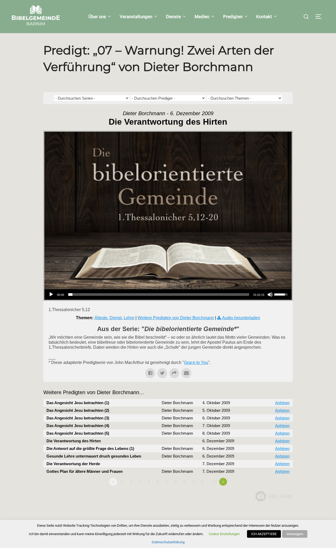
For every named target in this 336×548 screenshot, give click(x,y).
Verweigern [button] (294, 534)
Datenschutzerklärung (168, 542)
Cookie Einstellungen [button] (224, 534)
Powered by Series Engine (273, 496)
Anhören (282, 402)
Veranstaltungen (136, 16)
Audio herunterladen (241, 318)
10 (193, 481)
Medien (202, 16)
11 (202, 481)
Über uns (97, 16)
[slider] (158, 294)
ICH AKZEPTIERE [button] (264, 534)
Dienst (115, 318)
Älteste (100, 318)
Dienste (173, 16)
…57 (213, 481)
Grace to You (196, 362)
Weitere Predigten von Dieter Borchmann (176, 318)
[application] (168, 294)
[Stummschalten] (270, 294)
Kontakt (264, 16)
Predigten (233, 16)
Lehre (129, 318)
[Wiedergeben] (51, 294)
